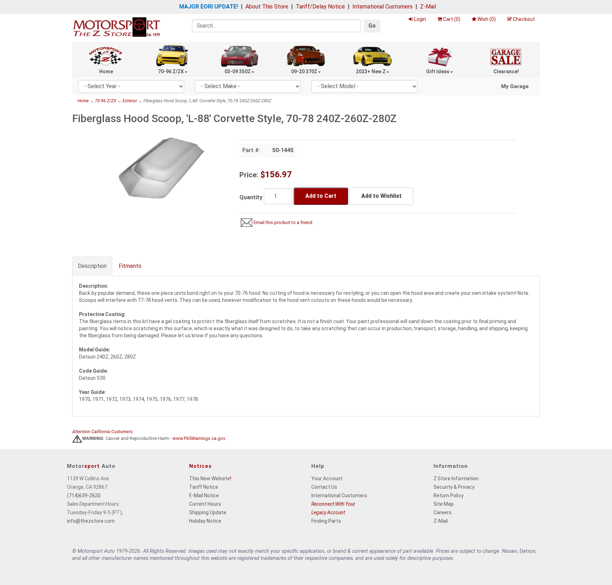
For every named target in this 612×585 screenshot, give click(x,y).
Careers (443, 512)
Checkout (524, 19)
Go (372, 25)
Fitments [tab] (130, 266)
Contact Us (324, 487)
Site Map (444, 504)
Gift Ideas (437, 71)
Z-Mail (428, 6)
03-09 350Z (238, 71)
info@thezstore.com (91, 521)
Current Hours (205, 504)
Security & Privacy (454, 487)
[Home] (116, 26)
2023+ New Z (371, 71)
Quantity (250, 197)
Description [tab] (92, 266)
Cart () (451, 19)
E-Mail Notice (204, 495)
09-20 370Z (304, 71)
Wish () (486, 19)
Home (106, 71)
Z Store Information (456, 478)
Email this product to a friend (283, 222)
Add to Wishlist (381, 196)
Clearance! (506, 71)
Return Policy (449, 495)
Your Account (326, 478)
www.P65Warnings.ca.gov (198, 438)
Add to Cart (320, 196)
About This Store (266, 6)
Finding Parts (326, 521)
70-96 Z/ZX (171, 71)
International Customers (382, 6)
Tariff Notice (203, 487)
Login (420, 19)
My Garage (515, 86)
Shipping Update (207, 512)
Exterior (130, 100)
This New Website (209, 478)
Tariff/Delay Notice (320, 6)
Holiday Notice (205, 521)
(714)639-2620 (84, 495)
